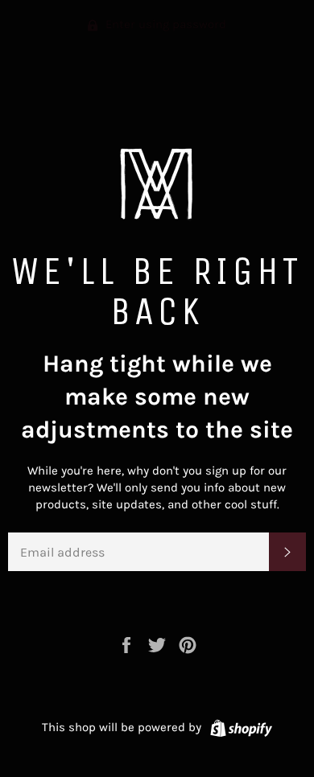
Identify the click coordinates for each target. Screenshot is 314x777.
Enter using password (164, 24)
